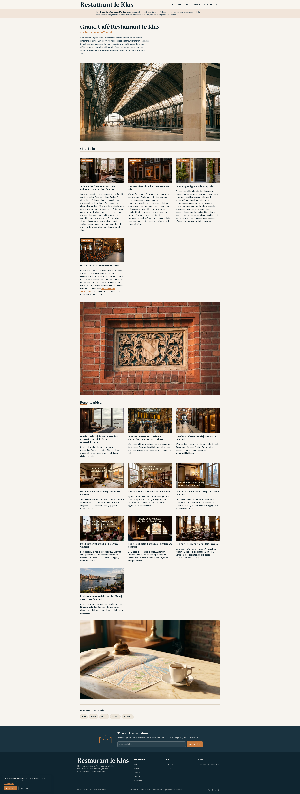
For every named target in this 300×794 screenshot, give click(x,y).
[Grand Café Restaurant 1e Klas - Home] (106, 4)
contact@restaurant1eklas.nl (208, 764)
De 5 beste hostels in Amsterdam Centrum (149, 491)
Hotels (179, 4)
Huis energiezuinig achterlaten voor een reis (148, 188)
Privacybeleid (145, 790)
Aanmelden (194, 744)
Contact (169, 768)
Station (188, 4)
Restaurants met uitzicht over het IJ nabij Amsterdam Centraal (101, 598)
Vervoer (197, 4)
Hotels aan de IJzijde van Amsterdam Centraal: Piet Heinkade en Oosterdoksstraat (99, 439)
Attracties (208, 4)
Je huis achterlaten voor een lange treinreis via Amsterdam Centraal (97, 188)
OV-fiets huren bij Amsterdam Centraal (100, 265)
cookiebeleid (9, 783)
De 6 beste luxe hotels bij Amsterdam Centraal (99, 545)
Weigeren (24, 788)
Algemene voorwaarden (173, 790)
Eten (172, 4)
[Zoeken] (217, 4)
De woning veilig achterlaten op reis (194, 186)
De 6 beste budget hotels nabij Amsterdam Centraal (197, 493)
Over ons (169, 764)
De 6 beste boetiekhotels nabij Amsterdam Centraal (150, 545)
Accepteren (11, 788)
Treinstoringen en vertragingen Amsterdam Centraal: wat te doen (145, 438)
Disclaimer (134, 790)
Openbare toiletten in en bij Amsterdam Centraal (196, 438)
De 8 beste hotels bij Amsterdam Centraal (197, 543)
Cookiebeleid (157, 790)
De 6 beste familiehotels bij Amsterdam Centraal (100, 493)
